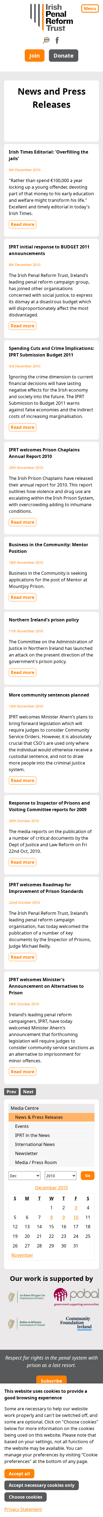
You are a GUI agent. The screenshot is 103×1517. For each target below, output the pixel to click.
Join (34, 55)
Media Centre (25, 1108)
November (22, 1255)
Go (87, 1175)
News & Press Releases (39, 1117)
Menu (90, 8)
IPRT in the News (32, 1135)
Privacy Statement (23, 1509)
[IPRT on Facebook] (57, 42)
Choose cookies (25, 1497)
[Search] (46, 42)
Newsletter (26, 1153)
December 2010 (51, 1188)
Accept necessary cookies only (41, 1485)
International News (35, 1144)
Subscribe (51, 1381)
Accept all (19, 1474)
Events (22, 1126)
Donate (64, 55)
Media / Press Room (36, 1162)
